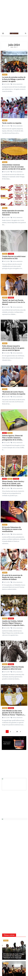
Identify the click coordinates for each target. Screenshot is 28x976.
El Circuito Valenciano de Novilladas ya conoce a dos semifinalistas (12, 529)
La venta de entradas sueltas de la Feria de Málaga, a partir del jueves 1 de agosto (13, 79)
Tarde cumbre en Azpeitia (11, 123)
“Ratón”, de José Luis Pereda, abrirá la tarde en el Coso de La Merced (13, 302)
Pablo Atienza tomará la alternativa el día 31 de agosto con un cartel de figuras (13, 348)
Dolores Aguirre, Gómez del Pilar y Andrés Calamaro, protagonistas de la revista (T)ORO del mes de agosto (12, 438)
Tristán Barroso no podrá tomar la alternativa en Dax (14, 257)
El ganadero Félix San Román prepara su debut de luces (13, 668)
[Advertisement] (14, 16)
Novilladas (11, 253)
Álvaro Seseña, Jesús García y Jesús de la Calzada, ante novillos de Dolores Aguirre (13, 483)
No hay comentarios (17, 84)
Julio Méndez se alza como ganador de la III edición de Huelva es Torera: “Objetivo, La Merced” (13, 714)
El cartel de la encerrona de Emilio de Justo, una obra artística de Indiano (12, 577)
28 (17, 731)
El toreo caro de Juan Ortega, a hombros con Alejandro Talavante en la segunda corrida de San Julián (13, 957)
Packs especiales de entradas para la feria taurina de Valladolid (13, 213)
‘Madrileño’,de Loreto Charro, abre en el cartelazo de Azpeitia (13, 393)
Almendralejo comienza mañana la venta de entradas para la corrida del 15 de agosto (13, 167)
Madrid (4, 433)
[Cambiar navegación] (3, 33)
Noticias (5, 74)
